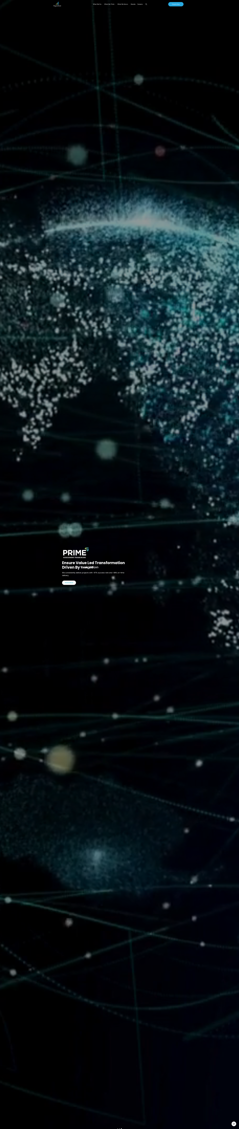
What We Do (97, 4)
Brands (133, 4)
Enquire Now (176, 4)
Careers (140, 4)
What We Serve (122, 4)
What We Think (109, 4)
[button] (69, 582)
